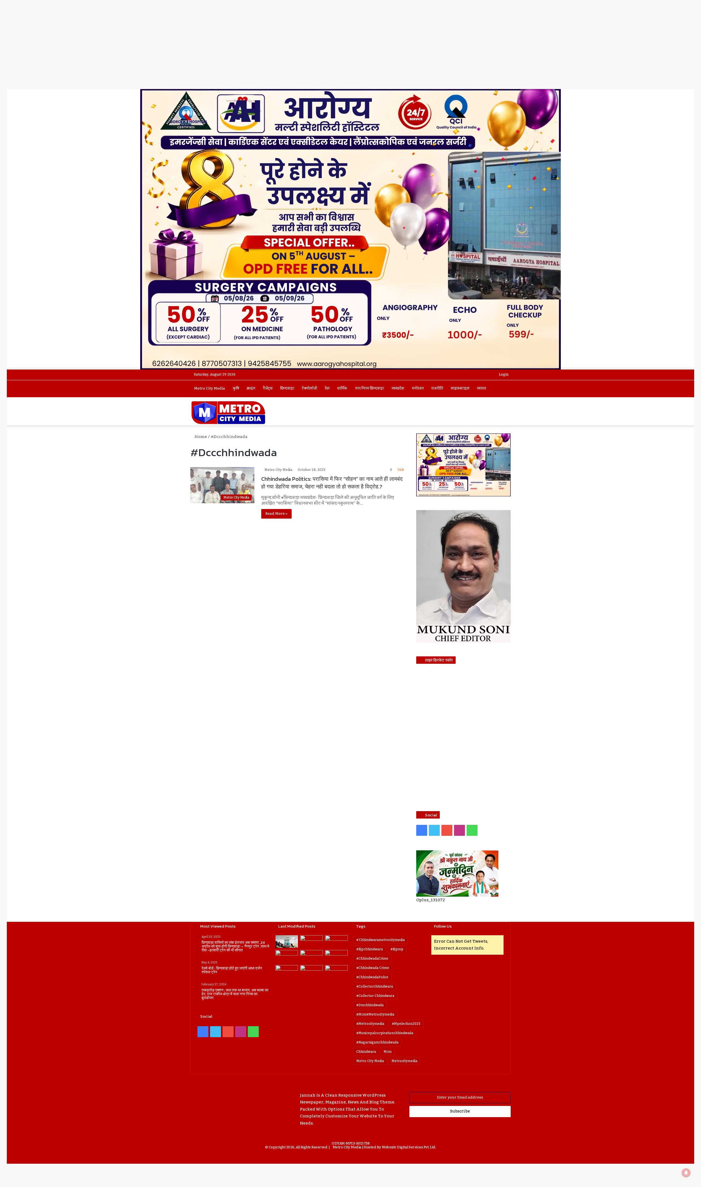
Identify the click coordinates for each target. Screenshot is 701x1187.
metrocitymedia (404, 1061)
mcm (388, 1051)
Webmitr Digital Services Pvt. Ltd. (409, 1147)
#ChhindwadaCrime (372, 958)
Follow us (443, 926)
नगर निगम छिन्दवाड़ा (369, 388)
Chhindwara (366, 1051)
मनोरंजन (418, 388)
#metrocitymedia (370, 1023)
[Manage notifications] (686, 1172)
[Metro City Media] (228, 412)
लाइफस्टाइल (460, 388)
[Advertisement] (350, 48)
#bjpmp (396, 949)
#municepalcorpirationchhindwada (384, 1033)
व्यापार (481, 388)
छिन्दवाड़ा (287, 388)
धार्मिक (342, 388)
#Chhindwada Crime (372, 968)
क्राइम (251, 388)
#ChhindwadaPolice (372, 977)
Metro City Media (209, 388)
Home (200, 437)
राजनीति (437, 388)
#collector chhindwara (375, 995)
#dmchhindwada (370, 1005)
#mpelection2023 (406, 1023)
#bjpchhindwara (369, 949)
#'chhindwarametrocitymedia (380, 940)
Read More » (276, 513)
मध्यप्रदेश (398, 388)
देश (327, 388)
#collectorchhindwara (374, 986)
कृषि (236, 388)
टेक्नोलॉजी (309, 388)
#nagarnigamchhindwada (377, 1042)
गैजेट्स (267, 388)
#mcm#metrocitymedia (375, 1014)
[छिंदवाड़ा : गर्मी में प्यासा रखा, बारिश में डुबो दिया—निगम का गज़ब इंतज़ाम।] (286, 971)
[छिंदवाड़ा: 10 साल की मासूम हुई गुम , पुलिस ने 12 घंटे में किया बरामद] (311, 971)
